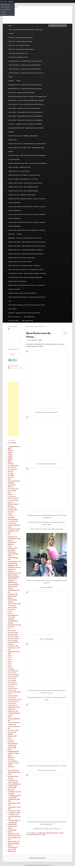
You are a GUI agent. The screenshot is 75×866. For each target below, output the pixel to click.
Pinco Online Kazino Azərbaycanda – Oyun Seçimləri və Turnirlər (26, 269)
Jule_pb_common (13, 632)
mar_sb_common (13, 696)
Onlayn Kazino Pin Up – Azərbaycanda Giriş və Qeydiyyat (24, 265)
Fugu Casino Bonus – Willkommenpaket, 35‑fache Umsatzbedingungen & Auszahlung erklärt (27, 157)
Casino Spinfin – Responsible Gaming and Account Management (26, 112)
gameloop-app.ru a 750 (14, 561)
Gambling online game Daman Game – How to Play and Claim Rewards (27, 163)
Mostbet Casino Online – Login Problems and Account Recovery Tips (27, 246)
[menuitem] (1, 1)
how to (10, 611)
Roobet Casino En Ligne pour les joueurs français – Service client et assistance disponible (27, 287)
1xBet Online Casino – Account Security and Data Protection (25, 65)
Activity (18, 81)
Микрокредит (12, 851)
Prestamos (11, 742)
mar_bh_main (12, 673)
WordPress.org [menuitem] (5, 4)
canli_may (11, 511)
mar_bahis (11, 669)
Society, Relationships (14, 784)
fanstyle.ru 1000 (12, 548)
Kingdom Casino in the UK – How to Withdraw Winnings (23, 187)
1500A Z (10, 454)
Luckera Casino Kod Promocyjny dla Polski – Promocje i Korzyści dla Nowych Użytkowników (27, 200)
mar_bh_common (13, 671)
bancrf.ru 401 (11, 485)
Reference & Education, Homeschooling (12, 759)
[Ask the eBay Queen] (13, 347)
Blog (9, 492)
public (10, 749)
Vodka (10, 832)
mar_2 (10, 655)
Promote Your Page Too (13, 349)
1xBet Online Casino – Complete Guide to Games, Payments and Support (26, 75)
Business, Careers (13, 504)
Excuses (10, 540)
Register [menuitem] (11, 1)
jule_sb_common (13, 634)
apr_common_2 (12, 469)
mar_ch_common (13, 676)
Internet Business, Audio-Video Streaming (13, 617)
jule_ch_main (12, 630)
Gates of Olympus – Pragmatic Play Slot (19, 167)
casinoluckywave (13, 519)
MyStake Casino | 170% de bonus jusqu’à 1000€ (21, 258)
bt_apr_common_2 (13, 500)
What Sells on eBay (13, 834)
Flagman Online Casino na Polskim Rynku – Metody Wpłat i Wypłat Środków (26, 149)
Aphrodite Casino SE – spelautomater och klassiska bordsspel (25, 85)
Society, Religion (13, 786)
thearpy (36, 834)
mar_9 (10, 667)
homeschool (11, 609)
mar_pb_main (12, 690)
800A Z (10, 462)
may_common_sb (13, 701)
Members (19, 234)
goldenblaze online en (14, 567)
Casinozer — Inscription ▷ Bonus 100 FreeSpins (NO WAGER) (25, 124)
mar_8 (10, 665)
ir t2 (9, 628)
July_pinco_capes (13, 636)
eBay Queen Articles (29, 317)
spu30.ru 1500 (12, 788)
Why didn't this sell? (14, 841)
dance (56, 833)
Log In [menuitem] (5, 1)
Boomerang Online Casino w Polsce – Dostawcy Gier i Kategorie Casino (28, 96)
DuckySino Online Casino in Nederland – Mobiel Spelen (23, 136)
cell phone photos (50, 833)
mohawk (61, 833)
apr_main (10, 473)
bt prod (10, 494)
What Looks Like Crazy (15, 317)
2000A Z (10, 458)
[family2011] (14, 368)
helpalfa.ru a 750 (12, 594)
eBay (9, 533)
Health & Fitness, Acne (14, 573)
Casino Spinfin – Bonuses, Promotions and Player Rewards (24, 108)
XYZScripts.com (46, 865)
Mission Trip (11, 709)
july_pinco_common (14, 638)
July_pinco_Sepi (12, 640)
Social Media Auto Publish (30, 865)
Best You (10, 487)
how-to (10, 613)
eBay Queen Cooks (14, 320)
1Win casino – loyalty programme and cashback (21, 49)
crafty (9, 527)
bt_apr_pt (10, 502)
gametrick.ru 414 (12, 563)
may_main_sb (12, 703)
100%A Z (10, 450)
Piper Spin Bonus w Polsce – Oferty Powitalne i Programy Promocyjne (27, 273)
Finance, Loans (12, 552)
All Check (10, 464)
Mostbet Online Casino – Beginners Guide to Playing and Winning (26, 254)
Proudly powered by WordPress (37, 858)
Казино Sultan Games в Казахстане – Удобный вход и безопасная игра (27, 299)
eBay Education (13, 140)
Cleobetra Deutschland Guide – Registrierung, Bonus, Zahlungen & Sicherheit (26, 130)
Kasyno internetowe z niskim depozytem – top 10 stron (23, 179)
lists (9, 650)
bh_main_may (12, 490)
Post (9, 738)
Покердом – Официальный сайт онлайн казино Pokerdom (24, 313)
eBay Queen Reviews (27, 320)
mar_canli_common (13, 674)
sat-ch (9, 774)
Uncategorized (12, 830)
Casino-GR (11, 517)
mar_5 (10, 659)
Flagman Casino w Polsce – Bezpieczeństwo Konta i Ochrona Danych (27, 143)
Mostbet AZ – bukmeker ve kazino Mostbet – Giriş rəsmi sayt (25, 238)
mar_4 (10, 657)
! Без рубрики (12, 442)
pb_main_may (12, 732)
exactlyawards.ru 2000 (14, 538)
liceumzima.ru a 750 (13, 648)
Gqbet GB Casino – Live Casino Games (19, 171)
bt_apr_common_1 (13, 498)
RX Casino (11, 767)
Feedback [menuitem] (3, 14)
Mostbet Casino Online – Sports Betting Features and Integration (26, 250)
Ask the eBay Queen (12, 326)
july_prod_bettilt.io (13, 642)
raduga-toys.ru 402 (13, 751)
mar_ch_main (12, 678)
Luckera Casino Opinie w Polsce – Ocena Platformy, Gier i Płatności (27, 230)
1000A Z (10, 452)
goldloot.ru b (11, 569)
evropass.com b (12, 536)
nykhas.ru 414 (12, 724)
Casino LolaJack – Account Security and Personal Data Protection (26, 104)
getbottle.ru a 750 (13, 565)
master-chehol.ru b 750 (14, 699)
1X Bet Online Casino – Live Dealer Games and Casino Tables (25, 61)
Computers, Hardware (14, 525)
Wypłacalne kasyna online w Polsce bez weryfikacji (22, 293)
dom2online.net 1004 (14, 529)
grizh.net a (11, 571)
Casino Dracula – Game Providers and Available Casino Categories (26, 100)
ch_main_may (12, 523)
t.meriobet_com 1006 (14, 811)
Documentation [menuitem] (5, 7)
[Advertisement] (13, 409)
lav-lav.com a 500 (13, 646)
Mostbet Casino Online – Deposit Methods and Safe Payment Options (27, 242)
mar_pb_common (13, 688)
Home (10, 26)
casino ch (11, 515)
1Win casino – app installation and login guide (21, 37)
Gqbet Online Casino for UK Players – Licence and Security (24, 175)
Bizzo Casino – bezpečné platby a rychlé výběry (21, 92)
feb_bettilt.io (11, 550)
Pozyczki (10, 740)
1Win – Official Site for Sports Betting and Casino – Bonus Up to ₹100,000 (26, 31)
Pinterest (10, 734)
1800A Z (10, 456)
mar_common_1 (12, 682)
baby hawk (42, 833)
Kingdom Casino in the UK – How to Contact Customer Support (25, 183)
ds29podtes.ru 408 (13, 531)
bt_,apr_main (11, 496)
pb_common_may (13, 730)
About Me (11, 81)
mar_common (12, 680)
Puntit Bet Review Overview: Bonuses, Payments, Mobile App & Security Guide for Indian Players (26, 279)
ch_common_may (13, 521)
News (9, 717)
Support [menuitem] (3, 11)
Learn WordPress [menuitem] (6, 9)
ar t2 (9, 479)
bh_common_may (13, 489)
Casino (10, 513)
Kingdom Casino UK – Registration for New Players (22, 195)
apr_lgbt (10, 471)
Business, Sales (12, 510)
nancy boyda (29, 834)
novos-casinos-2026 (13, 722)
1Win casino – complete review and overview (20, 41)
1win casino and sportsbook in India (18, 53)
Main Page (11, 234)
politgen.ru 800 (12, 736)
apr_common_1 (12, 467)
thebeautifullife (12, 824)
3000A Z (10, 460)
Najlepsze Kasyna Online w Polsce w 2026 (20, 261)
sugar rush (11, 789)
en (8, 535)
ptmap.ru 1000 (12, 747)
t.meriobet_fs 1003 (13, 814)
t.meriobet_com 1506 (14, 813)
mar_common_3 (12, 684)
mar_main (11, 686)
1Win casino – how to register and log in (19, 45)
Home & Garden (12, 607)
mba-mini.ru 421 (12, 705)
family (32, 833)
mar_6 (10, 661)
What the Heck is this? (14, 836)
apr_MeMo (11, 475)
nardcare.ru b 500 (13, 711)
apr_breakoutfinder (13, 465)
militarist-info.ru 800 (13, 707)
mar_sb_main (12, 697)
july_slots (11, 644)
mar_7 (10, 663)
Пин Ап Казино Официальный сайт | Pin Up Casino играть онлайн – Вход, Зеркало (27, 307)
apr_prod (10, 477)
